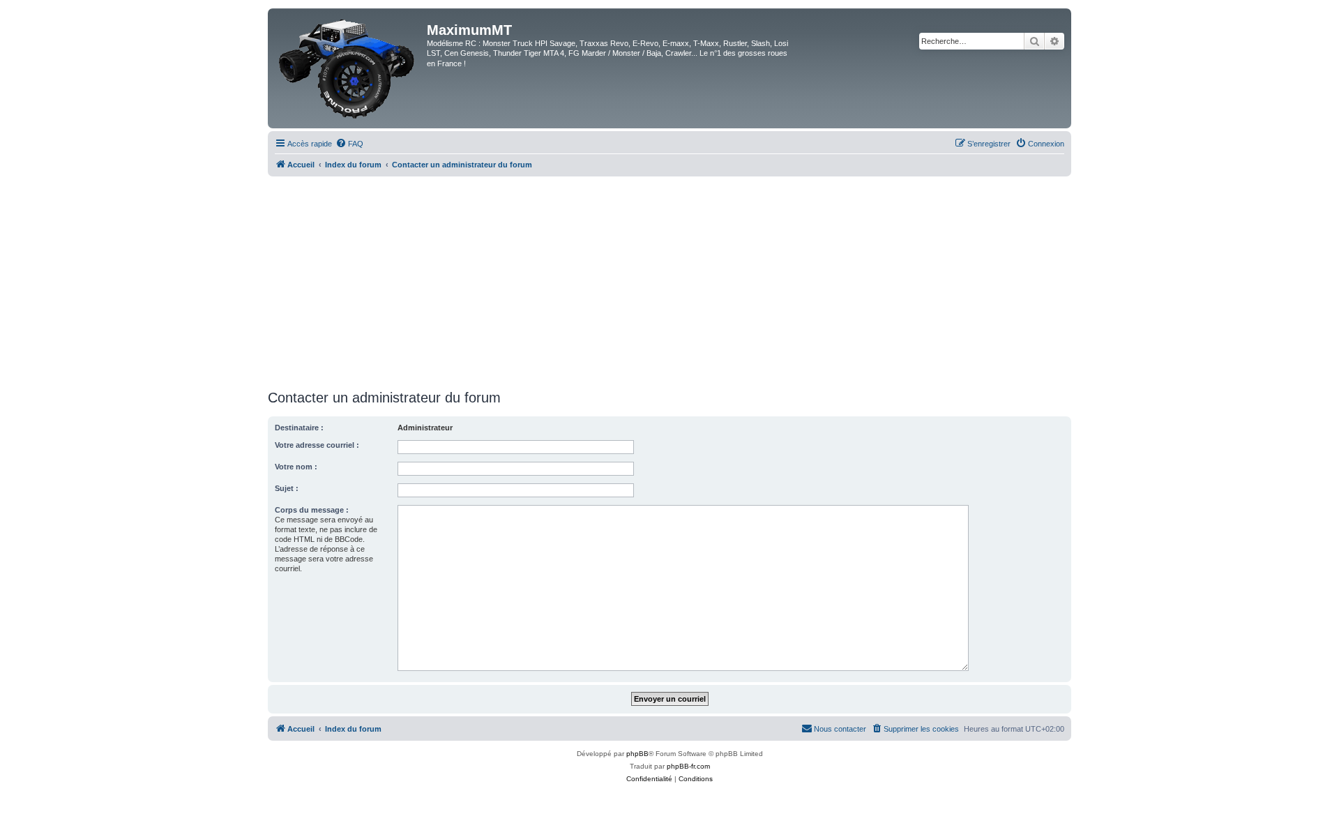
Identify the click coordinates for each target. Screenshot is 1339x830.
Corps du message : (312, 510)
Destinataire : (299, 427)
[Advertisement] (669, 281)
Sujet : (286, 488)
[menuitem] (349, 143)
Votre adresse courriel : (317, 445)
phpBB (637, 753)
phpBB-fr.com (688, 766)
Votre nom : (296, 466)
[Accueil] (349, 68)
